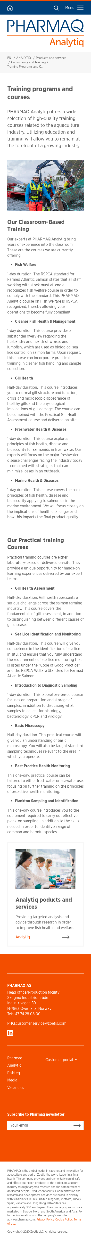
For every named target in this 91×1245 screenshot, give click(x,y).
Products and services (51, 58)
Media (12, 1080)
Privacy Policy (45, 1219)
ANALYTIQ (23, 58)
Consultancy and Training (28, 62)
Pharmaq (14, 1058)
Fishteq (13, 1073)
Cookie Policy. (64, 1219)
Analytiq (14, 1065)
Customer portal (59, 1059)
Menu (69, 7)
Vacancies (15, 1087)
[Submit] (77, 1125)
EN (9, 58)
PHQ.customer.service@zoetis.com (36, 1023)
